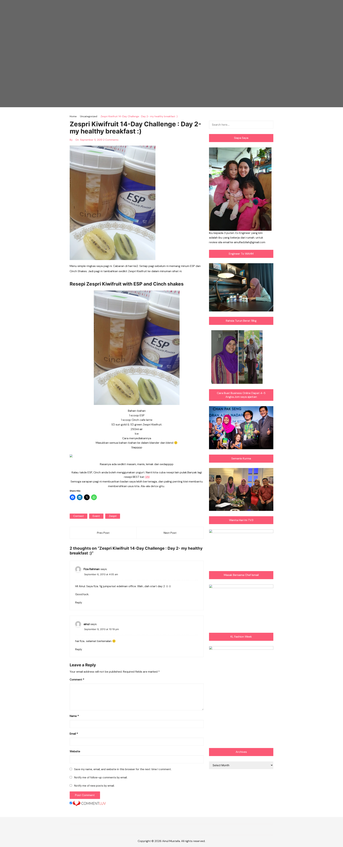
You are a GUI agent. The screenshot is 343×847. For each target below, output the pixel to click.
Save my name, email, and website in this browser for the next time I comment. (123, 769)
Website (75, 751)
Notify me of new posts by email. (94, 785)
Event (96, 516)
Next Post (170, 533)
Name (74, 716)
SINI (147, 477)
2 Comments (110, 139)
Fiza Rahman (92, 569)
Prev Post (103, 533)
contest (78, 516)
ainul (87, 624)
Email (74, 733)
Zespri (112, 516)
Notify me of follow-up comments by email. (100, 777)
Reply (78, 602)
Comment (77, 679)
